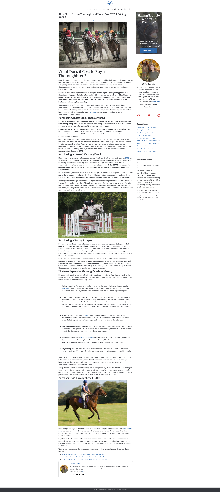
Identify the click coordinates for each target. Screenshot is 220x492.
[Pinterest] (77, 474)
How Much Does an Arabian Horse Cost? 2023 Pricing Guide (83, 454)
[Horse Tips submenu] (101, 9)
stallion (86, 315)
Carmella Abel (102, 20)
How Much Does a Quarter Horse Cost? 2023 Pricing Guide (83, 457)
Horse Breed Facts (65, 20)
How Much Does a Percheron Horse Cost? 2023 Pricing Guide (84, 459)
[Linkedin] (83, 474)
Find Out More (148, 50)
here (83, 471)
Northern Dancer (87, 337)
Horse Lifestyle (82, 20)
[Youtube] (70, 474)
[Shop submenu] (91, 9)
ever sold (65, 288)
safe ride (93, 112)
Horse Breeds (74, 20)
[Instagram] (74, 474)
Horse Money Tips (91, 20)
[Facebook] (80, 474)
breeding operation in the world (81, 309)
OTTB (127, 158)
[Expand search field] (129, 9)
